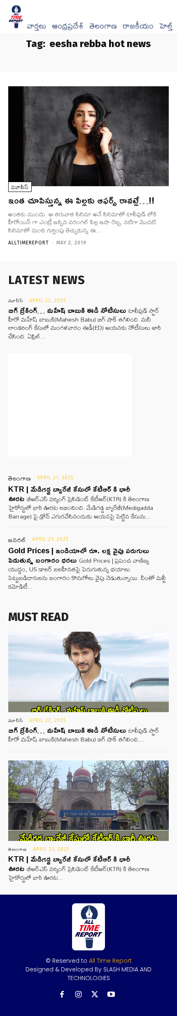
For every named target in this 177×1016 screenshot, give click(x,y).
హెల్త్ (165, 26)
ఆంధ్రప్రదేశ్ (68, 26)
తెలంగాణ (103, 26)
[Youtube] (111, 994)
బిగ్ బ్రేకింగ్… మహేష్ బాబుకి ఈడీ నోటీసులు (67, 310)
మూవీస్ (20, 187)
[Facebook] (62, 994)
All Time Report (110, 961)
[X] (95, 994)
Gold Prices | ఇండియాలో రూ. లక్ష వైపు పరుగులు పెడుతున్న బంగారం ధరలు (78, 555)
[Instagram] (78, 994)
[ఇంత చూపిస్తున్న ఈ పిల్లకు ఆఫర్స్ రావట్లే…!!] (88, 136)
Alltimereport (28, 243)
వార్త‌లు (36, 26)
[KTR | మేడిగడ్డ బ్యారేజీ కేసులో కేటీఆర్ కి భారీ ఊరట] (88, 800)
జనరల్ (17, 540)
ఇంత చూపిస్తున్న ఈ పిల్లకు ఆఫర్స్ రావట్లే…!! (81, 200)
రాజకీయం (138, 26)
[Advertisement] (70, 405)
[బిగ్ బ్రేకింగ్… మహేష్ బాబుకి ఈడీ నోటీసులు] (88, 672)
